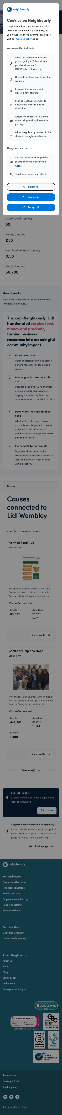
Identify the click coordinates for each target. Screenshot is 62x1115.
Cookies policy (24, 39)
